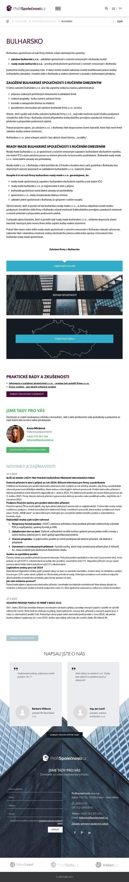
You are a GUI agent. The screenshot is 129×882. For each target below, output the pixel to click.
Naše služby (21, 21)
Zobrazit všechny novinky (22, 638)
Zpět (120, 21)
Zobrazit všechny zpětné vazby (64, 735)
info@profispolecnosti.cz (40, 439)
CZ (113, 8)
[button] (58, 8)
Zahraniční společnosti (44, 21)
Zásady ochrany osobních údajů (90, 823)
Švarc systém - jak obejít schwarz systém (32, 386)
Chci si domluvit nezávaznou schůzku (28, 450)
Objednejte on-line (64, 266)
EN (120, 8)
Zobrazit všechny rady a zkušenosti (27, 394)
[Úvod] (9, 21)
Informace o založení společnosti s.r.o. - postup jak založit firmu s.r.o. (49, 383)
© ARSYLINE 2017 (64, 877)
